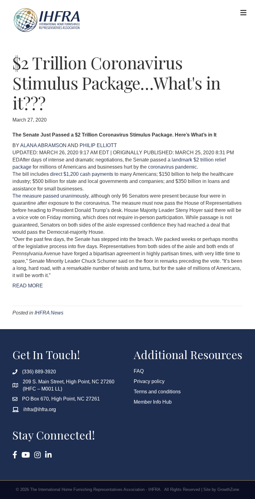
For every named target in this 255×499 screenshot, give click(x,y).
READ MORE (27, 285)
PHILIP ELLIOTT (98, 145)
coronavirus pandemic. (172, 167)
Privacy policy (149, 381)
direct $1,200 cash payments (81, 174)
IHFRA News (49, 312)
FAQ (139, 371)
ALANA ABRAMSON (43, 145)
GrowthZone (228, 489)
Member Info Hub (153, 402)
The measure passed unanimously (50, 196)
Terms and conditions (157, 391)
